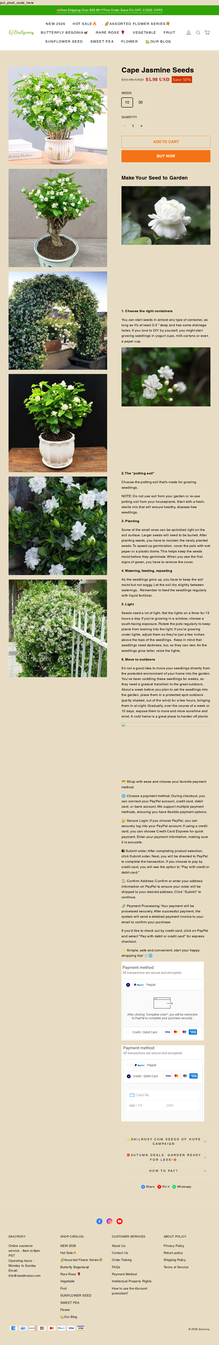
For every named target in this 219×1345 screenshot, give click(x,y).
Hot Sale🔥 (85, 24)
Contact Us (120, 1253)
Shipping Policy (175, 1260)
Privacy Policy (174, 1246)
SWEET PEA (102, 41)
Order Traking (122, 1260)
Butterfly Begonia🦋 (64, 32)
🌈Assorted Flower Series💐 (138, 24)
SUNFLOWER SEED (64, 41)
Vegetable (144, 32)
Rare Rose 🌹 (111, 32)
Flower (129, 41)
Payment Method (124, 1274)
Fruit (169, 32)
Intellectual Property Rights (132, 1281)
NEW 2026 (55, 24)
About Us (119, 1246)
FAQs (116, 1267)
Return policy (173, 1253)
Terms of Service (176, 1267)
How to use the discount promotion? (129, 1291)
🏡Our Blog (158, 41)
